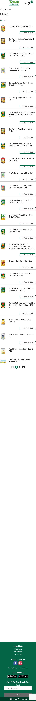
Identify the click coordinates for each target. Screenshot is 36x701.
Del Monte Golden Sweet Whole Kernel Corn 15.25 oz (21, 55)
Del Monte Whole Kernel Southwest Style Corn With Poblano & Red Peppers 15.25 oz (22, 246)
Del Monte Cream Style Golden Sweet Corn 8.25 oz (21, 289)
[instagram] (20, 663)
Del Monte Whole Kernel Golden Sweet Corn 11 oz (21, 84)
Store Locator (18, 652)
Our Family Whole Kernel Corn (20, 26)
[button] (28, 32)
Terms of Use (23, 668)
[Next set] (23, 367)
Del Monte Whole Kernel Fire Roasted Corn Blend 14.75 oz (20, 145)
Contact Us (18, 654)
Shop (2, 9)
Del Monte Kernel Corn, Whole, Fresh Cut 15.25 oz (21, 201)
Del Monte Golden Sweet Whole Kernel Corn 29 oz (21, 275)
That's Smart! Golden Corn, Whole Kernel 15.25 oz (19, 69)
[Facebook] (16, 663)
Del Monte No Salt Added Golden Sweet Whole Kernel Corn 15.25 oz (22, 114)
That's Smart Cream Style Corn (21, 173)
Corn (9, 9)
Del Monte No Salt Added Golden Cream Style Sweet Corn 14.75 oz (22, 305)
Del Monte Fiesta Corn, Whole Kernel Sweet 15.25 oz (20, 187)
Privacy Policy (12, 668)
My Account (18, 649)
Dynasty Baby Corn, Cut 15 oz (20, 261)
